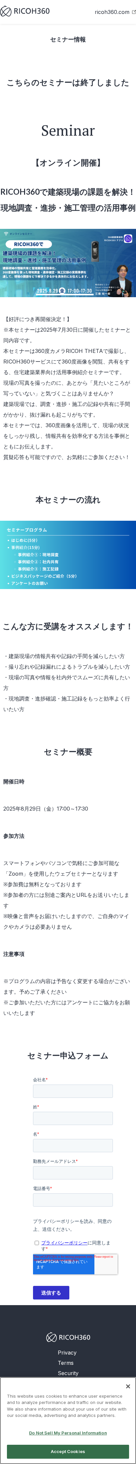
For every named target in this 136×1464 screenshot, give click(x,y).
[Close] (128, 1386)
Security (68, 1373)
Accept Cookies (68, 1451)
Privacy (67, 1353)
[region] (68, 1420)
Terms (66, 1363)
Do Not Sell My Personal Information (68, 1432)
